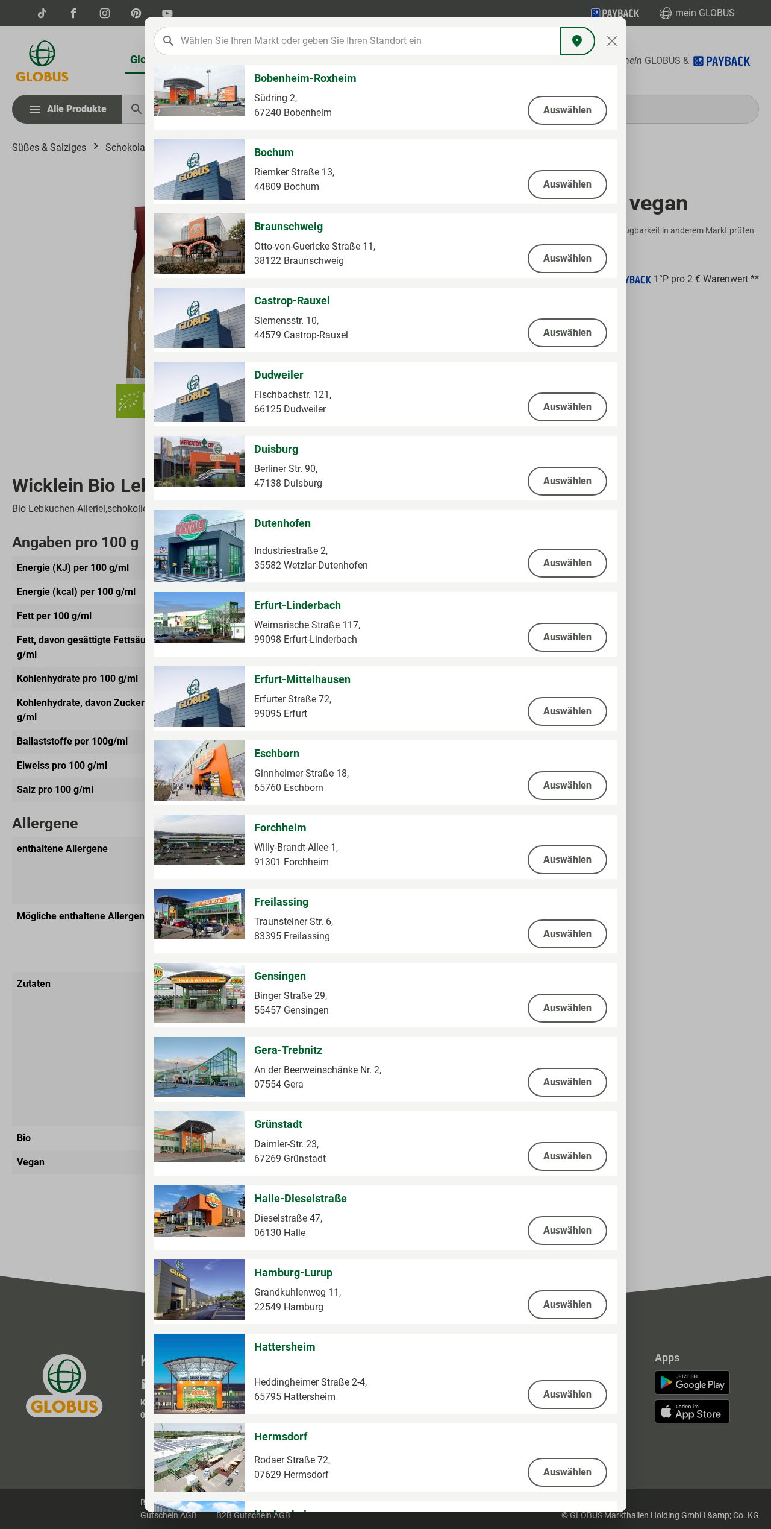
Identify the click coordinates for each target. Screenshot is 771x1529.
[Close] (612, 41)
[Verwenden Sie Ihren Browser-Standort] (577, 41)
